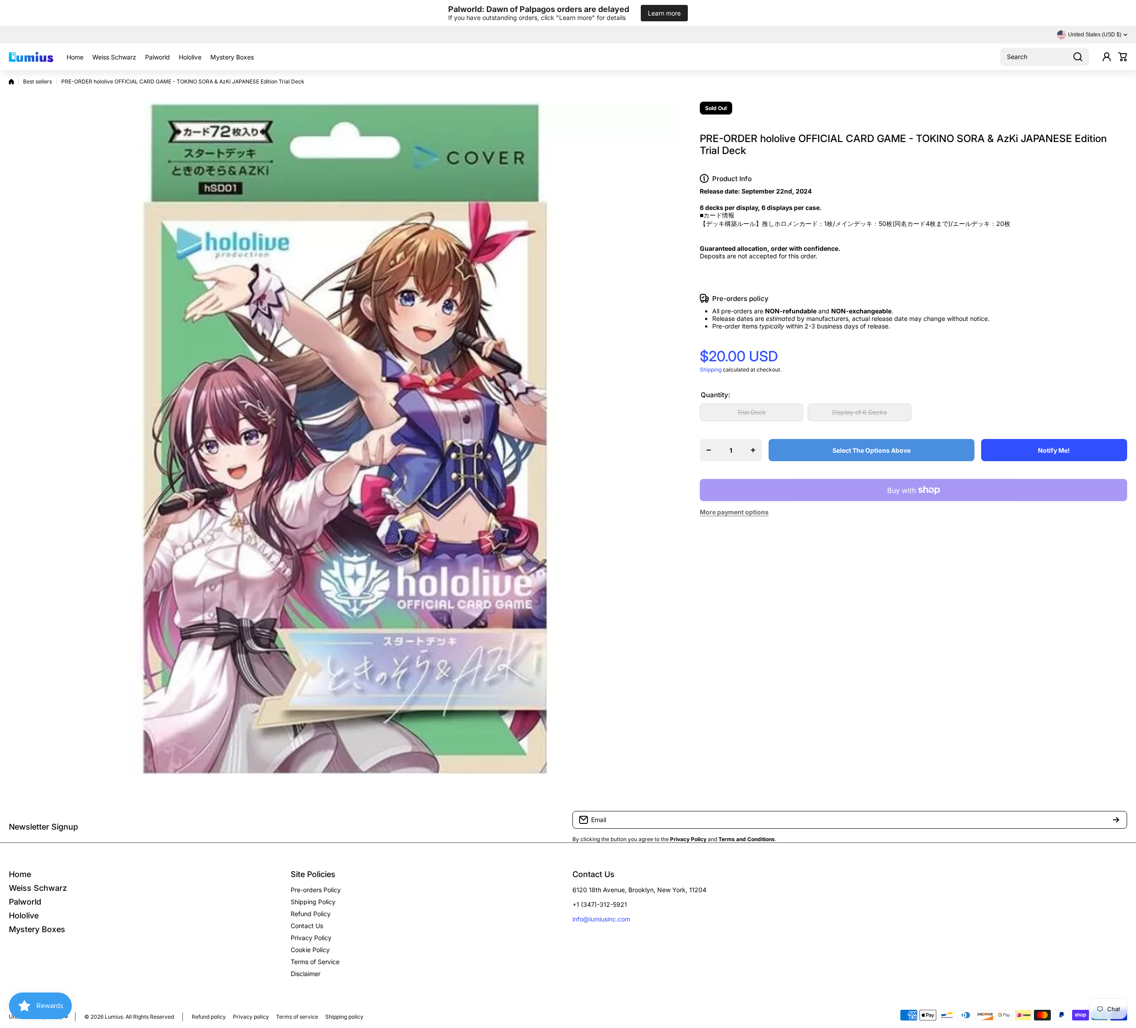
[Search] (1078, 57)
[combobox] (1044, 57)
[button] (1122, 56)
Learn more (664, 13)
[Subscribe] (1116, 820)
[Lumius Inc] (31, 57)
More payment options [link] (734, 512)
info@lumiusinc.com (601, 919)
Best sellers (37, 81)
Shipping (711, 369)
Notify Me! (1054, 450)
